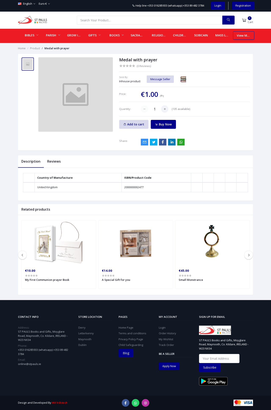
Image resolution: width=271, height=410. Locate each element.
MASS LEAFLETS (224, 35)
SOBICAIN (201, 35)
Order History (167, 333)
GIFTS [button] (92, 35)
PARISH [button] (51, 35)
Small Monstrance (191, 280)
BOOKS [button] (114, 35)
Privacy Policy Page (131, 339)
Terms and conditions (132, 333)
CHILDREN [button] (180, 35)
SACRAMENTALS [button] (139, 35)
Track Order (166, 345)
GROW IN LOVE (76, 35)
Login (217, 5)
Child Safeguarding (131, 345)
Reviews (54, 161)
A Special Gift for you (116, 280)
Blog (126, 353)
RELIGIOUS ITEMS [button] (161, 35)
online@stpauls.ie (29, 364)
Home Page (126, 327)
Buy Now (165, 124)
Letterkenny (86, 333)
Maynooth (84, 339)
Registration (243, 5)
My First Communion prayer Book (47, 280)
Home (22, 48)
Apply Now (169, 366)
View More (244, 35)
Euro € (43, 3)
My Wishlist (166, 339)
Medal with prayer (56, 48)
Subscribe (209, 367)
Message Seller (160, 79)
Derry (82, 327)
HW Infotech (60, 403)
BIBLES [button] (30, 35)
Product (35, 48)
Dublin (82, 345)
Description (30, 161)
